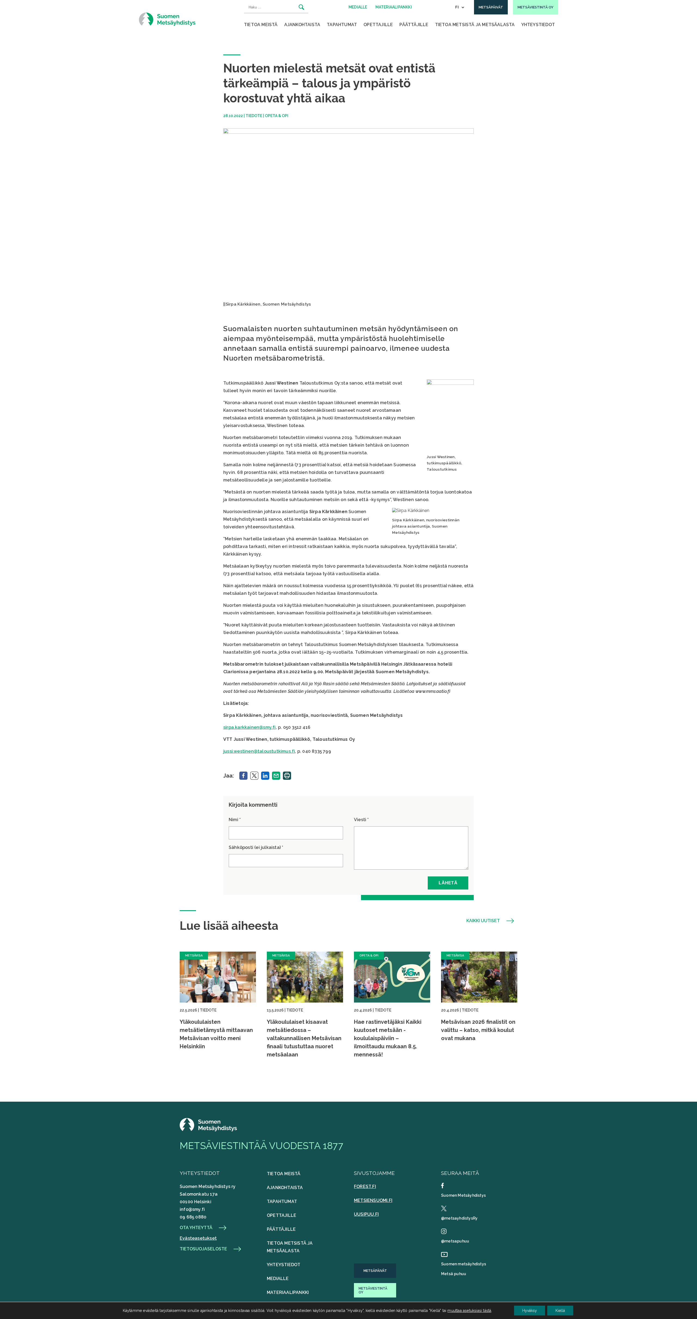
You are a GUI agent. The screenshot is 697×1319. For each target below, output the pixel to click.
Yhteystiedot (538, 24)
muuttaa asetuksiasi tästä (469, 1310)
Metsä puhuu (453, 1274)
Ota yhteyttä (196, 1227)
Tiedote (254, 116)
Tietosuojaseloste (203, 1249)
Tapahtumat (342, 24)
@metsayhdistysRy (459, 1218)
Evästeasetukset (198, 1238)
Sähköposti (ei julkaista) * (256, 847)
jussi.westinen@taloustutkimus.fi (259, 751)
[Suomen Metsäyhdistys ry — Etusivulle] (167, 19)
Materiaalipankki (288, 1292)
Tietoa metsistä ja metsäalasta (475, 24)
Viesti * (361, 819)
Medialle (278, 1278)
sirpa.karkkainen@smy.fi (249, 727)
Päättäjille (413, 24)
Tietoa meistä (261, 24)
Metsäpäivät (375, 1271)
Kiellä (560, 1310)
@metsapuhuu (455, 1241)
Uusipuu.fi (366, 1214)
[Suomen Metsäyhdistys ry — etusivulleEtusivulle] (208, 1129)
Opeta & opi (276, 116)
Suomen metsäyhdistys (463, 1264)
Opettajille (378, 24)
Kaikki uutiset (483, 920)
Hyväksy (529, 1310)
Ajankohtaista (302, 24)
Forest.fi (365, 1186)
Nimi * (235, 819)
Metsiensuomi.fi (373, 1200)
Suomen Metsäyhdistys (463, 1195)
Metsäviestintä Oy (373, 1290)
